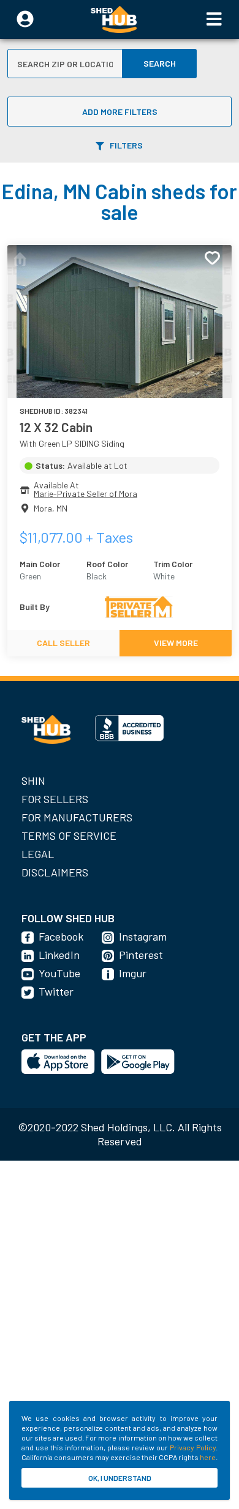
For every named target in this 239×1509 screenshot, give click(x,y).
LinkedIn (59, 954)
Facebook (61, 936)
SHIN (33, 780)
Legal (37, 854)
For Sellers (54, 799)
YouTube (59, 973)
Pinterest (141, 954)
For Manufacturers (76, 817)
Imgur (132, 973)
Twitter (56, 991)
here (208, 1457)
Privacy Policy (193, 1447)
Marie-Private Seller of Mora (85, 493)
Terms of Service (68, 835)
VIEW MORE (176, 642)
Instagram (143, 936)
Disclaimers (54, 872)
